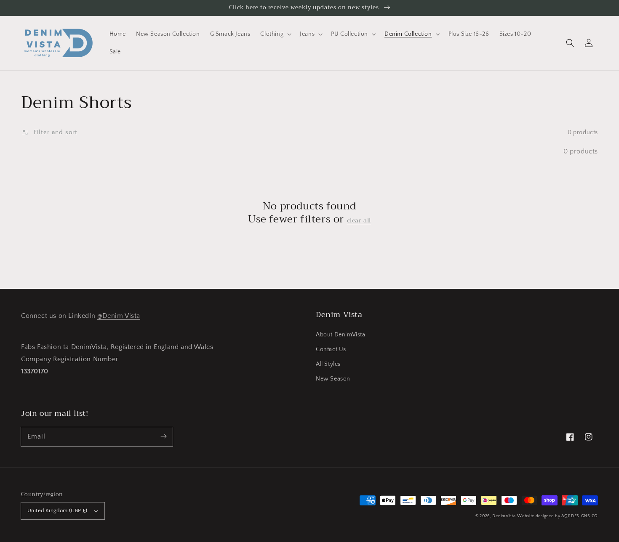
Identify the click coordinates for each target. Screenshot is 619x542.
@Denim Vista (118, 316)
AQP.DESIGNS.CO (579, 516)
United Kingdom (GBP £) (57, 510)
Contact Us (331, 349)
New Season (333, 378)
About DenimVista (341, 334)
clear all (359, 220)
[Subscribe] (163, 436)
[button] (570, 43)
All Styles (328, 364)
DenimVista (503, 516)
